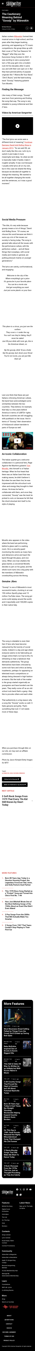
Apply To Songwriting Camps (8, 1261)
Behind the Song (7, 1206)
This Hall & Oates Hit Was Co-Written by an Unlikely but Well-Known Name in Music (12, 1068)
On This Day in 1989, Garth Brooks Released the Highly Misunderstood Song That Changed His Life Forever (12, 1136)
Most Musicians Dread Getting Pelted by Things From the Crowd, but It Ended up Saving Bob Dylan (16, 1032)
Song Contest (6, 1235)
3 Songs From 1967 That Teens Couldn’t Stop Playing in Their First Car (18, 927)
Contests (6, 1231)
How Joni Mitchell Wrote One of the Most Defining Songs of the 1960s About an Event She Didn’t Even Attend (18, 905)
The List (7, 1079)
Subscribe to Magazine (9, 1254)
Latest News (24, 1203)
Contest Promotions (8, 1246)
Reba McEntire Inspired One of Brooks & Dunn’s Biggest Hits (10, 1049)
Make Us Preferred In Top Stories (14, 784)
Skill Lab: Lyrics (7, 1287)
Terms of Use (9, 1336)
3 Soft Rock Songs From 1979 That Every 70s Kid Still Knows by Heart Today (15, 800)
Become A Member (9, 1332)
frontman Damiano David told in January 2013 (17, 145)
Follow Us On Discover (11, 779)
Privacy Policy (9, 1340)
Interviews (5, 1214)
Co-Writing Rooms (8, 1290)
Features (5, 10)
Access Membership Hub (10, 1270)
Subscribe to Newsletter (9, 1257)
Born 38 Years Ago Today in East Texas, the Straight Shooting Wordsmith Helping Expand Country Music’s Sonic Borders (12, 1112)
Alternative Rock (7, 773)
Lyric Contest (6, 1238)
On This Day (6, 1220)
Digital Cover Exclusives (6, 1210)
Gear (3, 1223)
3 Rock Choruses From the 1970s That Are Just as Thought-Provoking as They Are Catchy (12, 1170)
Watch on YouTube (8, 1302)
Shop (3, 1299)
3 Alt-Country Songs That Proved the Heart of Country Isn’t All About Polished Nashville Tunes (12, 1087)
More (4, 1296)
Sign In (9, 1328)
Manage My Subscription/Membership (10, 1275)
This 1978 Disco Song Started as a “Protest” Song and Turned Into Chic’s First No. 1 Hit (19, 893)
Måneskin (18, 36)
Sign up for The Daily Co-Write (26, 1207)
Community (7, 1251)
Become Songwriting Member (8, 1266)
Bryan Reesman (7, 27)
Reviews (4, 1226)
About (9, 1315)
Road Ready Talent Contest (8, 1242)
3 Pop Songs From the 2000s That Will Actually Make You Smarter (17, 917)
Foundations (6, 1284)
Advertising (9, 1320)
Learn (4, 1281)
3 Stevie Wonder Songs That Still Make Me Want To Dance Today (11, 1153)
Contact (9, 1324)
